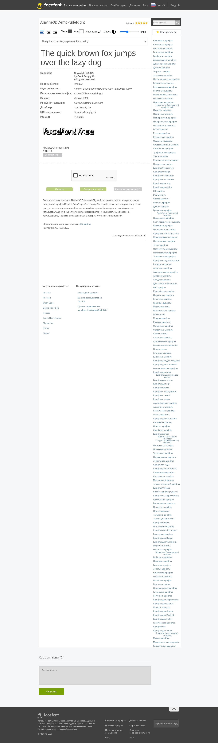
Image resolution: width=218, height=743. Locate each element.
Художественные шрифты (165, 160)
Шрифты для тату (161, 183)
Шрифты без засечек (163, 168)
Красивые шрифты (162, 303)
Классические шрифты (164, 646)
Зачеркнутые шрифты (163, 519)
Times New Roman (52, 318)
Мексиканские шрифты (164, 310)
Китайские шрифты (162, 580)
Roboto (46, 313)
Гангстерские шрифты (164, 623)
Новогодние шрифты (88, 293)
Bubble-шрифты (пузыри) (165, 492)
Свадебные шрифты (163, 330)
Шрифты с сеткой (161, 395)
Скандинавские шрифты (165, 588)
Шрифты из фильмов (163, 176)
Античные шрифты (162, 422)
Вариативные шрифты (164, 503)
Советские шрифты (162, 337)
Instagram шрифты (162, 264)
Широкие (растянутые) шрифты (167, 634)
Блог (145, 5)
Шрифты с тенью (161, 399)
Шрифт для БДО (161, 465)
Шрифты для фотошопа (165, 418)
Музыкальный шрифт (163, 480)
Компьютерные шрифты (165, 87)
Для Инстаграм (118, 5)
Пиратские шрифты (162, 576)
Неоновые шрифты (162, 549)
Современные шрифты (164, 341)
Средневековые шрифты (165, 345)
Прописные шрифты (163, 114)
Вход (173, 5)
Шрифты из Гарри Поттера (166, 495)
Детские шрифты (161, 68)
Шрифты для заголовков (165, 364)
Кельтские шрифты (162, 299)
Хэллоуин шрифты (162, 353)
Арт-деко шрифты (162, 280)
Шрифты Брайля (161, 522)
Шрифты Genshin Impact (165, 530)
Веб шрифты (159, 287)
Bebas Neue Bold (51, 308)
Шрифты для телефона (164, 542)
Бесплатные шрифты (75, 5)
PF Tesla (47, 298)
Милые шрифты (161, 638)
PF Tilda (47, 293)
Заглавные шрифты (162, 75)
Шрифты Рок (159, 627)
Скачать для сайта (93, 189)
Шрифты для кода (162, 372)
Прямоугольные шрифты (165, 249)
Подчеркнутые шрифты (164, 118)
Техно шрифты (160, 245)
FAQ (131, 737)
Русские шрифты (161, 133)
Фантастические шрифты (165, 368)
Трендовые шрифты (163, 453)
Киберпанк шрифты (162, 557)
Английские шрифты (163, 407)
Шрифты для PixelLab (163, 615)
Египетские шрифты (163, 573)
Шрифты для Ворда (162, 538)
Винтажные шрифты (163, 44)
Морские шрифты (161, 546)
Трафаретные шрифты (164, 152)
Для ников (134, 5)
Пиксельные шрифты (163, 218)
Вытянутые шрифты (163, 534)
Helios (46, 328)
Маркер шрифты (161, 307)
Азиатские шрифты (162, 268)
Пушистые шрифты (162, 507)
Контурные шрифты (162, 91)
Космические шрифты (164, 411)
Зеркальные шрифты (163, 461)
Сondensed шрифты (163, 326)
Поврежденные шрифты (165, 253)
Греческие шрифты (162, 210)
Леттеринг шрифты (162, 596)
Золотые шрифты (161, 569)
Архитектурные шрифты (165, 403)
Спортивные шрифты (163, 476)
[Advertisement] (94, 262)
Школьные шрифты (162, 357)
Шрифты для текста (162, 380)
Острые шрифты (161, 415)
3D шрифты (85, 224)
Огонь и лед (159, 314)
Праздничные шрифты (164, 125)
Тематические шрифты (164, 256)
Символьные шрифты (163, 472)
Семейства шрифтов (163, 149)
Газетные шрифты (162, 565)
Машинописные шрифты (165, 95)
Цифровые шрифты (162, 164)
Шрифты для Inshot (162, 619)
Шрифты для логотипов (164, 469)
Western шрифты (161, 203)
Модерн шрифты (161, 318)
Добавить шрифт (137, 721)
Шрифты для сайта (162, 187)
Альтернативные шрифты (165, 272)
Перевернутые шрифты (164, 457)
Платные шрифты (98, 5)
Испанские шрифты (162, 449)
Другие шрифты (161, 206)
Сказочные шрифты (162, 141)
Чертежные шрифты (163, 226)
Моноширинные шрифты (165, 237)
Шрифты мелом (161, 434)
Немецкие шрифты (162, 561)
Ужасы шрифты (160, 156)
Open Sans (48, 303)
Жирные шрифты (161, 71)
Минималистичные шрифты (166, 642)
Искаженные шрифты (163, 295)
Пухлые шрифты (161, 511)
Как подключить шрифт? (127, 189)
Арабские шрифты (162, 276)
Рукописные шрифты (163, 137)
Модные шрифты (161, 607)
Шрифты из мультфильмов (166, 260)
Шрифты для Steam (162, 630)
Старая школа (160, 349)
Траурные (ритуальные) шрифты (167, 441)
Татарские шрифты (162, 515)
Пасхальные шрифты (163, 445)
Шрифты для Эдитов (163, 611)
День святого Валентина (165, 283)
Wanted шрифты (161, 199)
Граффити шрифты (162, 56)
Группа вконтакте (163, 724)
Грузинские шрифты (163, 592)
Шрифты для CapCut (163, 603)
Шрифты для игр (161, 384)
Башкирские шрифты (163, 499)
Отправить (51, 691)
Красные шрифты (161, 584)
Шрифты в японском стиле (166, 233)
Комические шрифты (163, 83)
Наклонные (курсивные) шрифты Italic (167, 106)
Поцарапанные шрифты (165, 122)
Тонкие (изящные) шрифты (166, 484)
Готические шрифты (163, 52)
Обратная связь (137, 725)
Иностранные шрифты (164, 241)
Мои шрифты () (168, 32)
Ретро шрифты (160, 129)
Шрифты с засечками (163, 179)
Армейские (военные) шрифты (167, 214)
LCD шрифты (159, 195)
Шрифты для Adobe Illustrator (167, 437)
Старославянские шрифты (166, 145)
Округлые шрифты (162, 110)
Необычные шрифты (163, 98)
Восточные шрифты (162, 48)
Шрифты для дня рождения (166, 361)
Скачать (59, 189)
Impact (46, 333)
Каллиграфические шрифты (166, 222)
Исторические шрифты (164, 229)
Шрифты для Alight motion (166, 600)
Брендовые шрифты (163, 41)
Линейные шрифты (162, 430)
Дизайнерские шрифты (164, 64)
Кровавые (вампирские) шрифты (167, 553)
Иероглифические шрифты (166, 79)
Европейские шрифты (164, 291)
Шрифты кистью (161, 388)
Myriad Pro (48, 323)
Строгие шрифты (161, 426)
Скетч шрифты (160, 334)
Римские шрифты (161, 322)
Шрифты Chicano (161, 488)
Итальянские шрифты (163, 526)
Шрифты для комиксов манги (167, 376)
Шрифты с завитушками (164, 391)
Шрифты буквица (161, 172)
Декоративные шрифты (164, 60)
